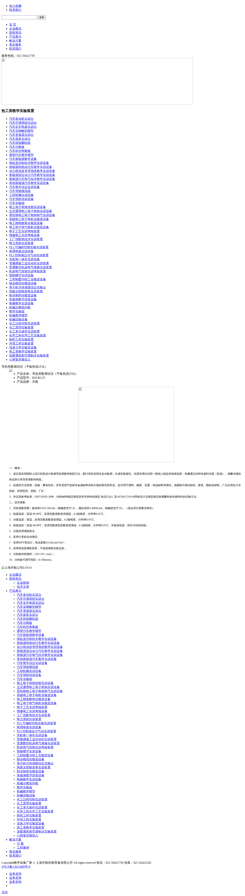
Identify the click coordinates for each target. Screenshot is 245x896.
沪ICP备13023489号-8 (16, 866)
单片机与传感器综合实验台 (27, 287)
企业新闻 (23, 582)
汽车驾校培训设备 (21, 199)
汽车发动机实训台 (21, 118)
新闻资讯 (15, 32)
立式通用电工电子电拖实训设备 (30, 211)
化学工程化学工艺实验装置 (27, 335)
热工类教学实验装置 (23, 351)
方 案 (20, 843)
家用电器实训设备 (21, 251)
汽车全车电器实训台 (23, 126)
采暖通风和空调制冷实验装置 (29, 355)
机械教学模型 (18, 315)
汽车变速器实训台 (21, 134)
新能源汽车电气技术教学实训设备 (32, 179)
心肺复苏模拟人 (20, 359)
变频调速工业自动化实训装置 (29, 263)
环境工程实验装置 (21, 343)
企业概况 (15, 28)
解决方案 (15, 40)
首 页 (12, 24)
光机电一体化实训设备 (24, 259)
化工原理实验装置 (21, 327)
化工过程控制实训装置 (24, 323)
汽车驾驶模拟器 (20, 191)
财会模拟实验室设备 (23, 283)
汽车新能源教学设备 (23, 159)
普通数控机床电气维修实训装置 (30, 267)
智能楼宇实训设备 (21, 275)
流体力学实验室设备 (23, 347)
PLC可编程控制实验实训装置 (29, 247)
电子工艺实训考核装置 (24, 231)
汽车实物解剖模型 (21, 130)
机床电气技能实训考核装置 (27, 271)
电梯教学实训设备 (21, 303)
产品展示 (15, 36)
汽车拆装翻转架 (20, 142)
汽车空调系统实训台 (23, 122)
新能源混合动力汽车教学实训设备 (32, 175)
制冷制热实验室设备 (23, 295)
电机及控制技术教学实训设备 (29, 163)
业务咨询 (15, 873)
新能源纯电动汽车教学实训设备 (30, 167)
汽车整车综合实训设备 (24, 187)
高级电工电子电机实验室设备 (29, 219)
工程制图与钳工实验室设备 (27, 279)
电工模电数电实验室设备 (26, 223)
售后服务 (15, 44)
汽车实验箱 (16, 203)
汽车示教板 (16, 146)
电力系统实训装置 (21, 243)
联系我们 (15, 9)
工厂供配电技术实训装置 (26, 239)
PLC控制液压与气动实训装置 (29, 255)
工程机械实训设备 (21, 195)
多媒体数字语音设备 (23, 299)
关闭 (5, 892)
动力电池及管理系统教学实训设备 (32, 171)
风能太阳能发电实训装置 (26, 291)
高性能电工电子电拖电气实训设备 (32, 215)
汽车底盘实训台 (20, 138)
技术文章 (23, 586)
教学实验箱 (16, 311)
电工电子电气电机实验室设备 (29, 227)
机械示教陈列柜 (20, 307)
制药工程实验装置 (21, 339)
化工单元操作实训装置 (24, 331)
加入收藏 (15, 5)
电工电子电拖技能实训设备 (27, 207)
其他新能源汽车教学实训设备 (29, 183)
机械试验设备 (18, 319)
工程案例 (23, 847)
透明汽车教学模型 (21, 154)
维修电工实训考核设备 (24, 235)
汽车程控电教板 (20, 150)
